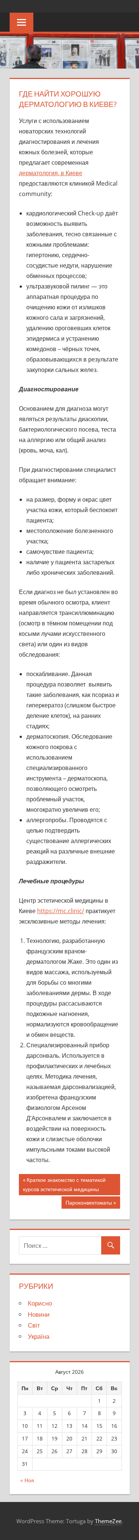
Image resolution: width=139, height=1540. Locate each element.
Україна (38, 1336)
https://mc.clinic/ (60, 911)
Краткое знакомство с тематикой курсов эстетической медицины (64, 1184)
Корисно (40, 1303)
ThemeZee (108, 1521)
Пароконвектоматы (89, 1204)
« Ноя (27, 1480)
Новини (39, 1314)
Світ (34, 1325)
